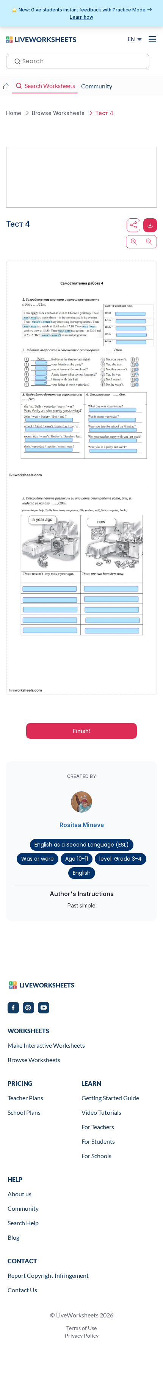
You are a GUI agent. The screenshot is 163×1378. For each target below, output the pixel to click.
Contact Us (22, 1289)
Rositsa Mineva (82, 825)
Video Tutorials (101, 1112)
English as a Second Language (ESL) (81, 844)
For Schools (96, 1155)
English (82, 873)
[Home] (41, 39)
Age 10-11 (76, 859)
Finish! (81, 731)
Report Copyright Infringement (48, 1275)
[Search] (15, 61)
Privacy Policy (82, 1335)
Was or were (37, 859)
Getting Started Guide (110, 1097)
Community (23, 1208)
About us (19, 1193)
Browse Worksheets (34, 1059)
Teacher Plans (25, 1097)
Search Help (23, 1222)
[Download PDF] (150, 225)
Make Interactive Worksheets (46, 1045)
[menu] (152, 39)
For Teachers (98, 1126)
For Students (98, 1141)
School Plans (24, 1112)
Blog (13, 1237)
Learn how (81, 17)
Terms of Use (81, 1328)
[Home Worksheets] (6, 86)
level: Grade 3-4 (120, 859)
